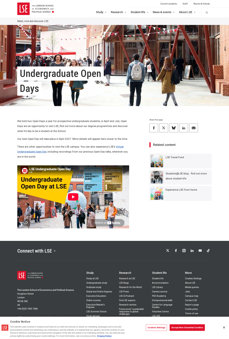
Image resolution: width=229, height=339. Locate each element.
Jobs (187, 291)
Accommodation (160, 283)
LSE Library (157, 287)
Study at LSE (92, 278)
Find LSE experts (127, 300)
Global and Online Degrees (99, 291)
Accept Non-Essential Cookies (187, 327)
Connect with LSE (34, 251)
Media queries (192, 287)
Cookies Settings (193, 278)
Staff (185, 3)
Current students (168, 3)
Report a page (192, 304)
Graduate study (93, 287)
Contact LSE (191, 300)
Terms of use (191, 313)
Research (117, 12)
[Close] (224, 327)
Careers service (159, 291)
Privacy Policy (104, 336)
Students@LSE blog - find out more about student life (186, 176)
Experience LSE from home (181, 189)
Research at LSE (127, 278)
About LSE (185, 12)
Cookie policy (191, 309)
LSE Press (124, 291)
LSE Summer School (96, 311)
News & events (162, 12)
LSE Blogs (124, 283)
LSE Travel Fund (175, 157)
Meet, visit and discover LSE (32, 21)
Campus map (191, 296)
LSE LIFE (156, 316)
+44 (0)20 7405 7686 (27, 308)
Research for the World (130, 287)
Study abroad (93, 316)
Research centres (127, 304)
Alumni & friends (201, 3)
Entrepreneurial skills (162, 300)
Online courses (93, 300)
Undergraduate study (96, 283)
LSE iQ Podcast (126, 296)
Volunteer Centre (160, 311)
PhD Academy (159, 296)
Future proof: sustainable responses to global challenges (131, 311)
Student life (138, 12)
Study (99, 12)
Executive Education (96, 296)
